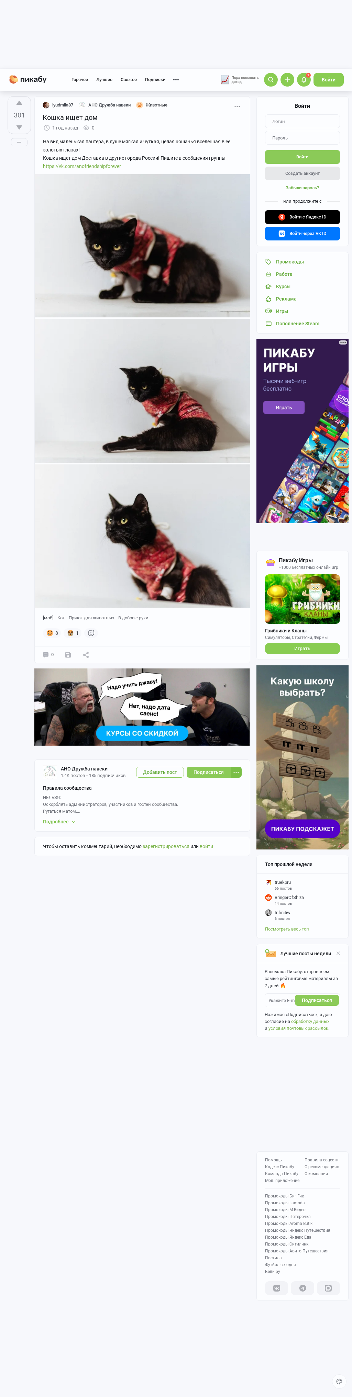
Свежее (129, 79)
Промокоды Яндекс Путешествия (297, 1230)
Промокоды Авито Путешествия (297, 1251)
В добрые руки (133, 617)
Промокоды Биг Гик (284, 1196)
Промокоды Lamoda (285, 1203)
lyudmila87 (62, 105)
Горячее (80, 79)
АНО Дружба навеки (84, 768)
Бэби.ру (272, 1271)
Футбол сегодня (280, 1264)
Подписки (155, 79)
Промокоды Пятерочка (288, 1216)
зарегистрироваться (166, 846)
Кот (61, 617)
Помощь (273, 1160)
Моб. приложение (282, 1180)
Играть (302, 648)
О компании (316, 1173)
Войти (329, 79)
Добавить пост (160, 772)
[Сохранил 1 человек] (68, 654)
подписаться (317, 1000)
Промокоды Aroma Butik (288, 1223)
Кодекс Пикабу (279, 1166)
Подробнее (56, 821)
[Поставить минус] (19, 127)
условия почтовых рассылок (298, 1028)
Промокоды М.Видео (285, 1209)
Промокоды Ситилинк (286, 1244)
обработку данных (310, 1021)
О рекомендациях (322, 1166)
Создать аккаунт (302, 173)
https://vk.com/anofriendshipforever (82, 166)
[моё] (48, 617)
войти (206, 846)
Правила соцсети (322, 1160)
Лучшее (104, 79)
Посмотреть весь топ (287, 929)
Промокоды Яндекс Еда (288, 1237)
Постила (273, 1257)
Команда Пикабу (281, 1173)
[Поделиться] (86, 654)
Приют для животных (91, 617)
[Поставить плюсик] (19, 102)
